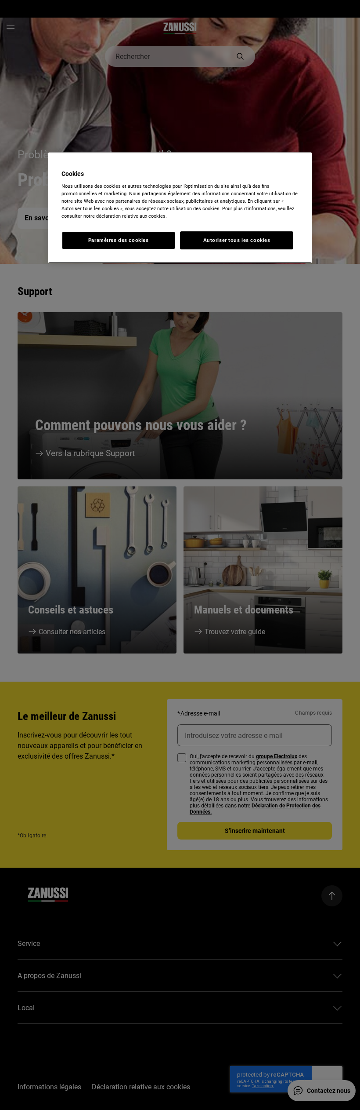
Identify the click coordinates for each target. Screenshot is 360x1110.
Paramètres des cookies (118, 240)
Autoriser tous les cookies (236, 240)
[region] (180, 207)
